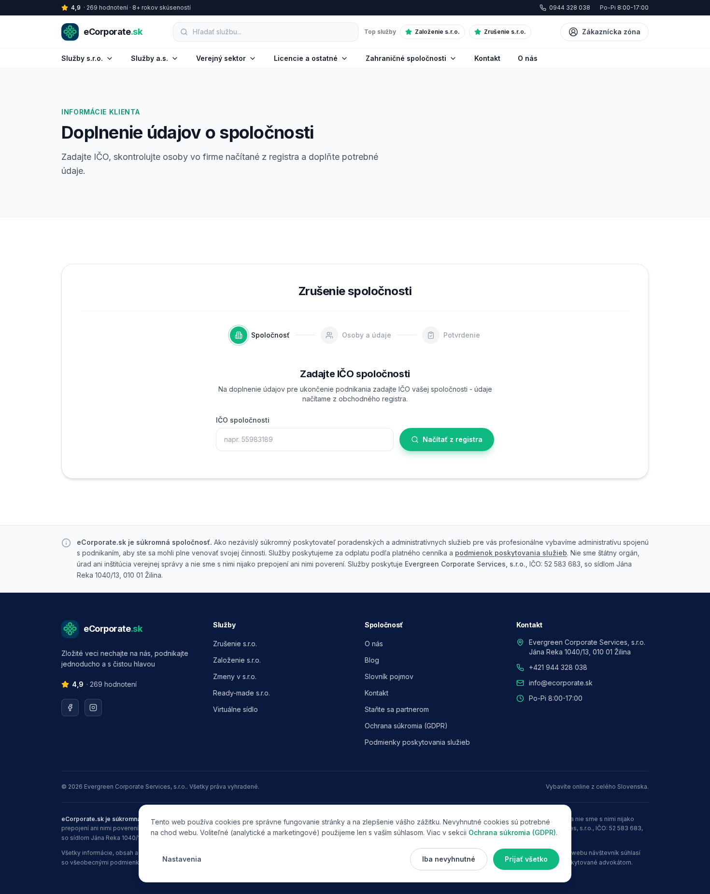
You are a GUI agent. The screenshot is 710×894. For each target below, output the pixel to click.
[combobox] (272, 32)
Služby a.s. (149, 58)
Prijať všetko (526, 859)
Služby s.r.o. (82, 58)
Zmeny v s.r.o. (234, 676)
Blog (372, 660)
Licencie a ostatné (306, 58)
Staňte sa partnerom (397, 709)
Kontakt (487, 58)
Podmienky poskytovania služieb (417, 742)
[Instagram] (93, 707)
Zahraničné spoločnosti (406, 58)
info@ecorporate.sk (561, 683)
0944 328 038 (569, 7)
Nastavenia (181, 859)
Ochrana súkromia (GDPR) (406, 726)
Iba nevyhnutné (448, 859)
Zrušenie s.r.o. (505, 31)
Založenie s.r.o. (437, 31)
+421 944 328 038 (558, 667)
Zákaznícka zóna (611, 32)
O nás (528, 58)
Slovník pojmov (389, 676)
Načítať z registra (453, 439)
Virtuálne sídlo (235, 709)
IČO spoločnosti (243, 420)
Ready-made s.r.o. (241, 693)
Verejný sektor (221, 58)
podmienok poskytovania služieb (511, 553)
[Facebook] (70, 707)
